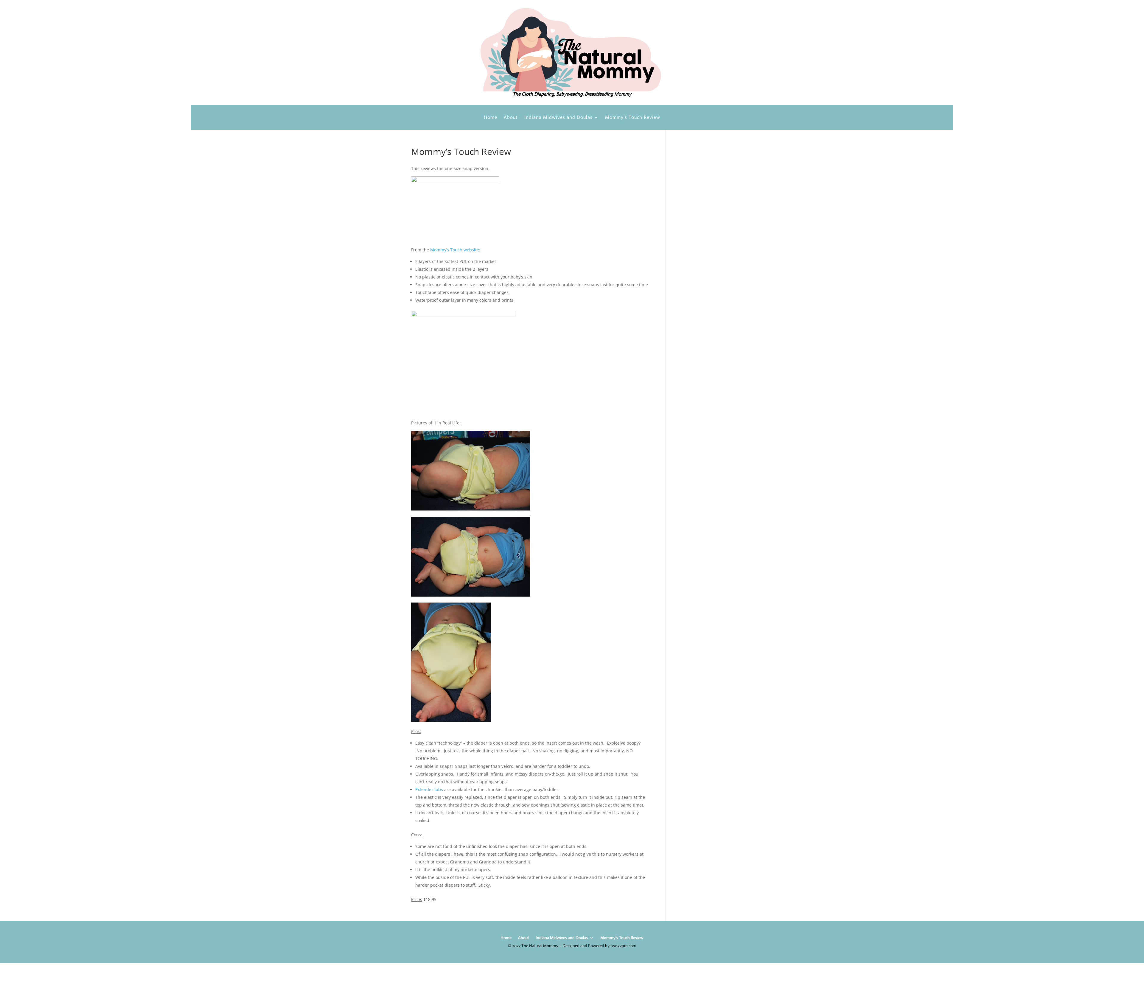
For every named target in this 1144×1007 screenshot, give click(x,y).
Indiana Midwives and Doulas (558, 117)
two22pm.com (623, 945)
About (511, 117)
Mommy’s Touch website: (454, 250)
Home (490, 117)
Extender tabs (429, 789)
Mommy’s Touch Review (632, 117)
